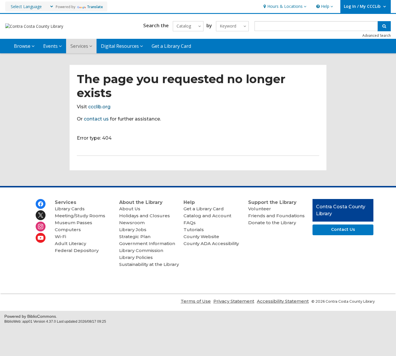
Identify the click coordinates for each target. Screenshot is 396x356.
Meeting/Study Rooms (80, 215)
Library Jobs (132, 229)
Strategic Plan (134, 236)
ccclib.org (99, 106)
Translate (95, 6)
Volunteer (259, 208)
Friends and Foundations (276, 215)
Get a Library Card (171, 46)
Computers (68, 229)
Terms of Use (196, 301)
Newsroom (132, 222)
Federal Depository (77, 250)
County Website (201, 236)
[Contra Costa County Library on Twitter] (41, 215)
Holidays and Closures (144, 215)
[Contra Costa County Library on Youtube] (41, 238)
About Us (129, 208)
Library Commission (141, 250)
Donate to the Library (272, 222)
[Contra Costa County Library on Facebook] (41, 204)
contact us (96, 119)
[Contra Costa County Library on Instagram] (41, 226)
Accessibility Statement (283, 301)
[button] (284, 6)
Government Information (147, 243)
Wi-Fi (60, 236)
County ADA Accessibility (211, 243)
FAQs (190, 222)
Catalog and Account (207, 215)
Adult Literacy (70, 243)
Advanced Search (376, 35)
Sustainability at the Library (149, 264)
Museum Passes (73, 222)
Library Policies (136, 257)
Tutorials (194, 229)
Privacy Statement (233, 301)
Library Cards (70, 208)
